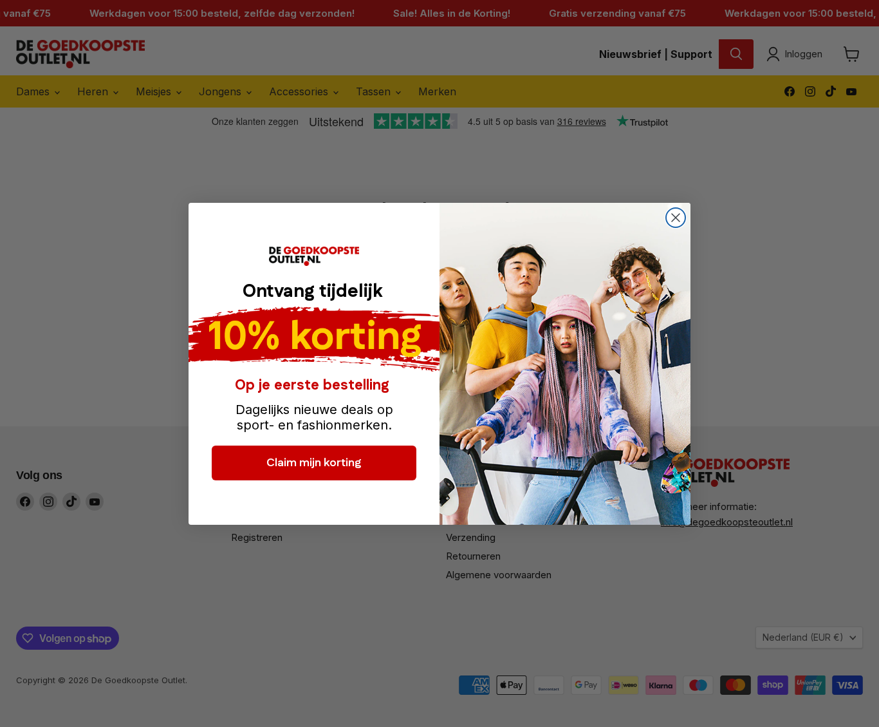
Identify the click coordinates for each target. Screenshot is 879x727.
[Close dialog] (675, 217)
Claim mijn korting (314, 463)
